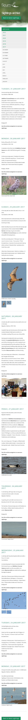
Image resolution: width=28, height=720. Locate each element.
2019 (4, 41)
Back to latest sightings (11, 18)
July (4, 64)
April (4, 73)
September (5, 58)
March (4, 75)
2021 (4, 35)
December (5, 49)
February (5, 78)
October (5, 55)
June (4, 67)
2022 (4, 32)
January (5, 81)
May (4, 70)
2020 (4, 38)
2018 (4, 44)
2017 (4, 47)
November (5, 52)
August (5, 61)
